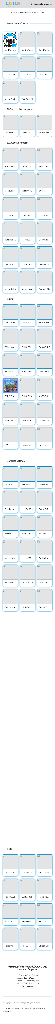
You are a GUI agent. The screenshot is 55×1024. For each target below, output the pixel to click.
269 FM (42, 190)
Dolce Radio (27, 582)
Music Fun (26, 371)
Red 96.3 (26, 945)
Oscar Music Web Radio (27, 266)
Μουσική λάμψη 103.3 (10, 192)
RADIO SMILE (44, 347)
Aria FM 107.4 (27, 99)
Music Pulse (10, 558)
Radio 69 (43, 74)
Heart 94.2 (26, 166)
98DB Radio (27, 484)
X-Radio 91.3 (10, 582)
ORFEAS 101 (44, 396)
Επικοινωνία (7, 1011)
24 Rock (8, 921)
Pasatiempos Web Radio (10, 510)
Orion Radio (44, 132)
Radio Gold (9, 945)
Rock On (43, 921)
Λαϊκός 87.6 (44, 322)
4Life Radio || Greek (10, 241)
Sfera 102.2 (10, 215)
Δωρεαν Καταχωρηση (43, 4)
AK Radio (43, 533)
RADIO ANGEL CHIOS (27, 397)
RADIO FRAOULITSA (27, 446)
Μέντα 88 (26, 239)
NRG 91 (8, 533)
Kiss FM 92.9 (27, 509)
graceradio (27, 872)
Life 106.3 (9, 264)
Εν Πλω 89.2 (27, 896)
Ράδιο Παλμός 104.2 (44, 510)
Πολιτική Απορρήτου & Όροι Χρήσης (17, 1008)
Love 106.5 (26, 215)
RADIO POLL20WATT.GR (27, 422)
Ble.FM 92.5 (44, 264)
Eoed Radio (44, 50)
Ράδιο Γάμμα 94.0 (27, 535)
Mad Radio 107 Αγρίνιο (10, 51)
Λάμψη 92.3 (44, 166)
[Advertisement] (27, 732)
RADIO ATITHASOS (27, 348)
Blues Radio (44, 945)
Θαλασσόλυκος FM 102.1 (10, 373)
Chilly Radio (27, 607)
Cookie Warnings (37, 1008)
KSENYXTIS (27, 190)
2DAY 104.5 (27, 74)
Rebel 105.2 (10, 896)
